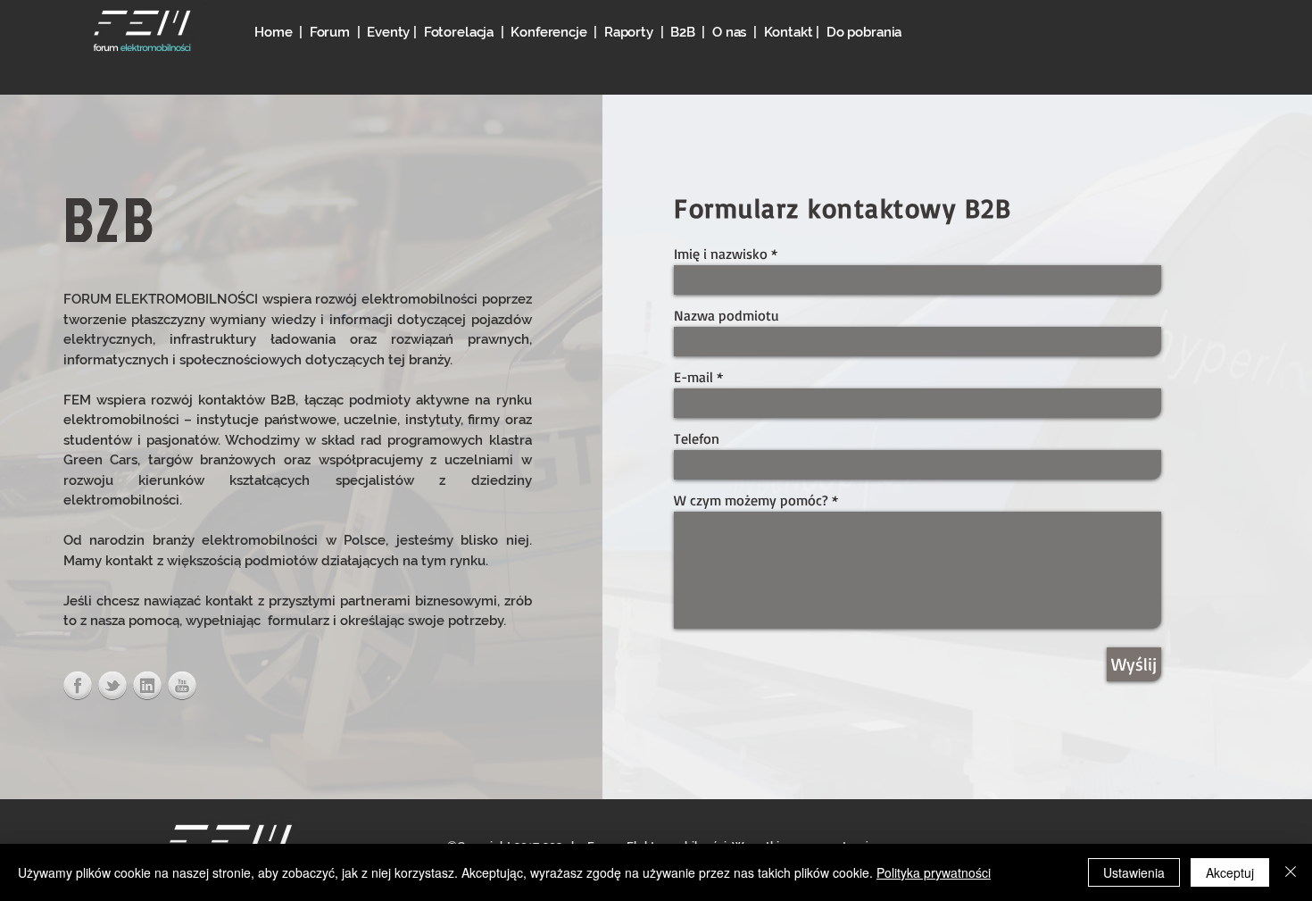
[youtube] (182, 686)
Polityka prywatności (933, 872)
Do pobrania (863, 32)
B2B (682, 32)
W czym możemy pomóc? (751, 500)
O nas (729, 32)
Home (273, 32)
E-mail (693, 377)
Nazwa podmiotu (726, 315)
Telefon (696, 438)
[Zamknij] (1290, 872)
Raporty (629, 32)
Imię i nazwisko (721, 253)
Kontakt (788, 32)
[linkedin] (147, 686)
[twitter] (112, 686)
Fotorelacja (459, 32)
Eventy (390, 32)
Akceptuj (1230, 872)
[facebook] (77, 686)
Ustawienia (1134, 872)
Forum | (339, 32)
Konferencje (552, 32)
